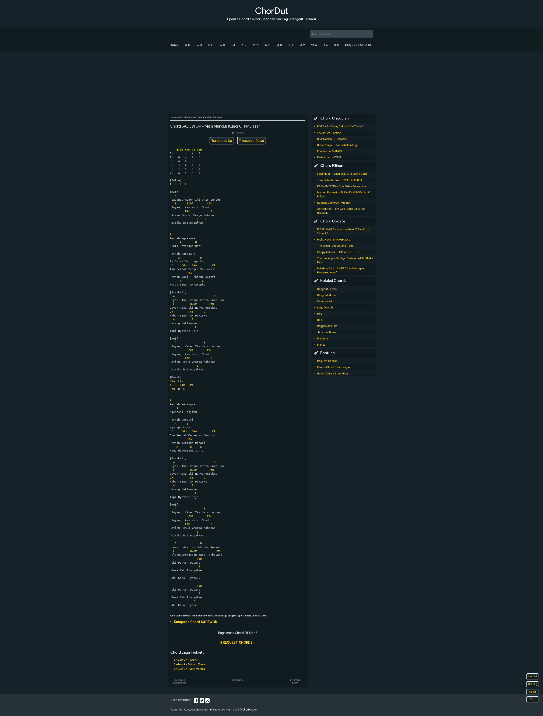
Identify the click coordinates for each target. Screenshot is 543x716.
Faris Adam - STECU (329, 157)
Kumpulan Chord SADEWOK (195, 622)
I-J (233, 44)
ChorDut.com (250, 709)
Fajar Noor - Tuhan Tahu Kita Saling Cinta (342, 173)
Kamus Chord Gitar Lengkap (334, 367)
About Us (176, 709)
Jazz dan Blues (326, 332)
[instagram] (207, 700)
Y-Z (325, 44)
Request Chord (358, 44)
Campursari (324, 301)
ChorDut (271, 10)
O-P (267, 44)
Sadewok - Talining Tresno (190, 664)
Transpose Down (251, 141)
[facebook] (196, 700)
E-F (210, 44)
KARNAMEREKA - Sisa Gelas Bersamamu (342, 186)
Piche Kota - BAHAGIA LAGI (334, 239)
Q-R (279, 44)
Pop (319, 313)
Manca (321, 344)
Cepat (532, 691)
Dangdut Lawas (327, 289)
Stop (532, 699)
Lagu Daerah (325, 307)
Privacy (214, 709)
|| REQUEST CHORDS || (237, 642)
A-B (187, 44)
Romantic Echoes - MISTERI (334, 202)
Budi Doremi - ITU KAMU (332, 139)
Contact (189, 709)
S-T (290, 44)
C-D (199, 44)
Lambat (532, 676)
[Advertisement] (271, 82)
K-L (243, 44)
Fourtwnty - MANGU (329, 151)
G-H (222, 44)
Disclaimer (202, 709)
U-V (302, 44)
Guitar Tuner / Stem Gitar (332, 373)
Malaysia (322, 338)
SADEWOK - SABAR (186, 659)
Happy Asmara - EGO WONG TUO (338, 252)
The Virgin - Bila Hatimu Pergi (335, 245)
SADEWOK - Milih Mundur (189, 668)
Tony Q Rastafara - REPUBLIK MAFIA (339, 180)
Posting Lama (295, 681)
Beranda (237, 680)
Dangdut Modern (327, 295)
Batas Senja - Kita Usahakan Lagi (337, 145)
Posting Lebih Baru (180, 681)
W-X (314, 44)
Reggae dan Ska (327, 326)
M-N (256, 44)
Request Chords (327, 361)
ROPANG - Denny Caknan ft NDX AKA (340, 126)
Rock (320, 319)
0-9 (336, 44)
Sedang (532, 684)
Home (174, 44)
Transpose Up (221, 141)
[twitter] (201, 700)
